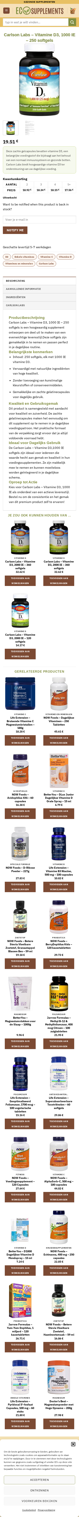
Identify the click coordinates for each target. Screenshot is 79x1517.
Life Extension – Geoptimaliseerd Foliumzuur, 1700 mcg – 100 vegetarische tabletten (20, 1104)
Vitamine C (46, 256)
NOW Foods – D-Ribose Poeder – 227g (20, 869)
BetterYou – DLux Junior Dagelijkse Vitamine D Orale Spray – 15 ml (59, 798)
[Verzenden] (72, 22)
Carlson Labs (46, 263)
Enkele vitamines (24, 256)
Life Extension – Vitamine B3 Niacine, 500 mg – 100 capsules (59, 871)
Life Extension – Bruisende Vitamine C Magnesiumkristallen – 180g (20, 723)
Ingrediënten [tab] (15, 297)
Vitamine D (65, 256)
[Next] (69, 80)
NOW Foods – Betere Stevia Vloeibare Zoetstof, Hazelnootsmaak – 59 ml (59, 1329)
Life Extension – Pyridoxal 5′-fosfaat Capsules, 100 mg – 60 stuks (20, 1406)
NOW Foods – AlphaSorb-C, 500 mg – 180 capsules (58, 1181)
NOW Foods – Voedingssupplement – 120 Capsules (20, 1181)
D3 (6, 256)
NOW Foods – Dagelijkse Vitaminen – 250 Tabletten (59, 721)
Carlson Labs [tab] (15, 305)
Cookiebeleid (29, 1510)
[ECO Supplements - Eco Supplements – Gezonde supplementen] (40, 10)
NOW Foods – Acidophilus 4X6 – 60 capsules (20, 798)
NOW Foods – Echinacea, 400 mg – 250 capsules (59, 1255)
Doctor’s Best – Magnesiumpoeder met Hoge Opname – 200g (58, 1405)
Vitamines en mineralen (19, 263)
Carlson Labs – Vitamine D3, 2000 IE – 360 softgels (20, 565)
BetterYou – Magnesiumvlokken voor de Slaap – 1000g (20, 1021)
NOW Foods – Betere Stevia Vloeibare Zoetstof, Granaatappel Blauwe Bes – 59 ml (20, 946)
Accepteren (39, 1480)
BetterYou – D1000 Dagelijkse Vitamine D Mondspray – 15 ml (20, 1255)
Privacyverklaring (46, 1510)
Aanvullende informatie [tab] (23, 289)
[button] (73, 1444)
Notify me (15, 230)
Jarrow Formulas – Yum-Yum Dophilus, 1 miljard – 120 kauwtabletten (20, 1329)
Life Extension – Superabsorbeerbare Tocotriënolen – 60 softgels (58, 1103)
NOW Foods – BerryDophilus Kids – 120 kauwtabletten (59, 945)
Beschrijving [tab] (15, 280)
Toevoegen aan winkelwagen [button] (20, 581)
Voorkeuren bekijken (39, 1501)
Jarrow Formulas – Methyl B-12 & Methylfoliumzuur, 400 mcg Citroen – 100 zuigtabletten (59, 1024)
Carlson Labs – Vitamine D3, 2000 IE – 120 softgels (20, 638)
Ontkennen (39, 1490)
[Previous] (9, 80)
